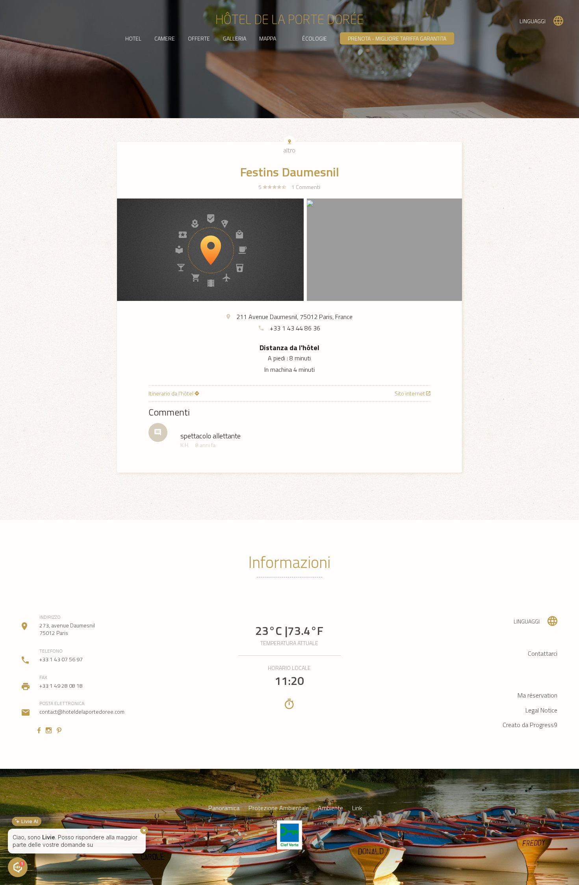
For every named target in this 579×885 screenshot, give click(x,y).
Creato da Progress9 (530, 724)
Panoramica (223, 808)
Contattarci (542, 653)
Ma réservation (537, 695)
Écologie (314, 38)
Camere (164, 38)
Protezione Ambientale (279, 808)
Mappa (267, 38)
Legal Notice (541, 710)
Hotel (133, 38)
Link (357, 808)
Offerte (199, 38)
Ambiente (330, 808)
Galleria (234, 38)
